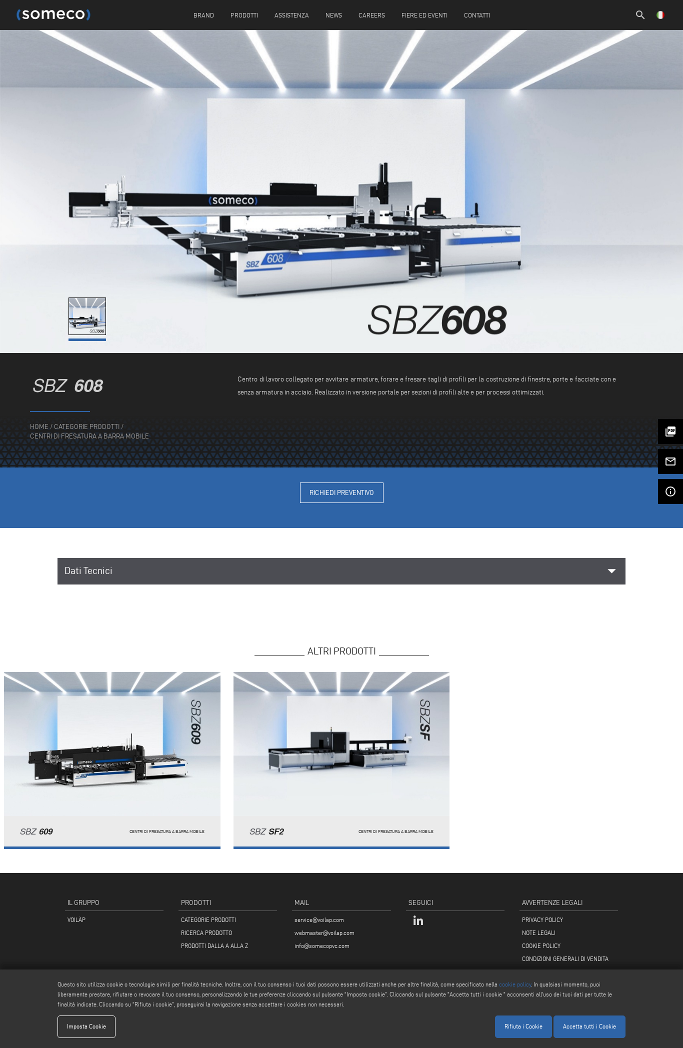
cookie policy (515, 984)
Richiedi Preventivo (342, 492)
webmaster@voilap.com (324, 933)
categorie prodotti (87, 426)
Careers (371, 15)
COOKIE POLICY (541, 945)
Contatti (477, 15)
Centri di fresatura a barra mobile (89, 436)
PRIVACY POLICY (542, 919)
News (334, 15)
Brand (204, 15)
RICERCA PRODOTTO (206, 933)
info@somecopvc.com (322, 945)
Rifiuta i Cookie (523, 1026)
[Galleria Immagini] (88, 332)
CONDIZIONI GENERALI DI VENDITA (565, 959)
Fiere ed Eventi (425, 15)
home (39, 426)
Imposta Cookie (86, 1026)
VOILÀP (77, 919)
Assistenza (291, 15)
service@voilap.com (319, 919)
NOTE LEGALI (539, 933)
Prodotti (244, 15)
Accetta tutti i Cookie (589, 1026)
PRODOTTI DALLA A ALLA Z (214, 945)
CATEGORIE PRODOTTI (208, 919)
